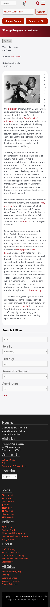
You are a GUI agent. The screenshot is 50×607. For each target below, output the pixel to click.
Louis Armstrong (33, 290)
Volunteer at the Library (13, 555)
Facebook (8, 495)
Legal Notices (8, 561)
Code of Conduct (10, 530)
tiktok (6, 504)
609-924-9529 (8, 459)
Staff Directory (9, 549)
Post (9, 41)
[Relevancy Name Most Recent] (25, 351)
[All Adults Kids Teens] (25, 388)
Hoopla (24, 306)
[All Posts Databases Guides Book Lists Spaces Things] (25, 364)
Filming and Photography (13, 533)
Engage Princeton (10, 584)
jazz (8, 306)
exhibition (13, 108)
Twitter (7, 498)
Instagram (9, 501)
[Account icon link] (38, 3)
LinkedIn (8, 507)
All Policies (7, 527)
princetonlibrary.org (11, 571)
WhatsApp (9, 514)
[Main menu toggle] (43, 3)
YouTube (8, 510)
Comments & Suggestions (14, 466)
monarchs (26, 221)
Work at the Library (11, 552)
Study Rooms (8, 539)
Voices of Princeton (11, 580)
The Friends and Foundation (15, 558)
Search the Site (37, 21)
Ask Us (5, 463)
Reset (5, 395)
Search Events (13, 21)
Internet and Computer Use (15, 536)
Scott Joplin (21, 249)
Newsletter (9, 517)
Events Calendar (9, 577)
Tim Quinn (16, 56)
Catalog (5, 574)
